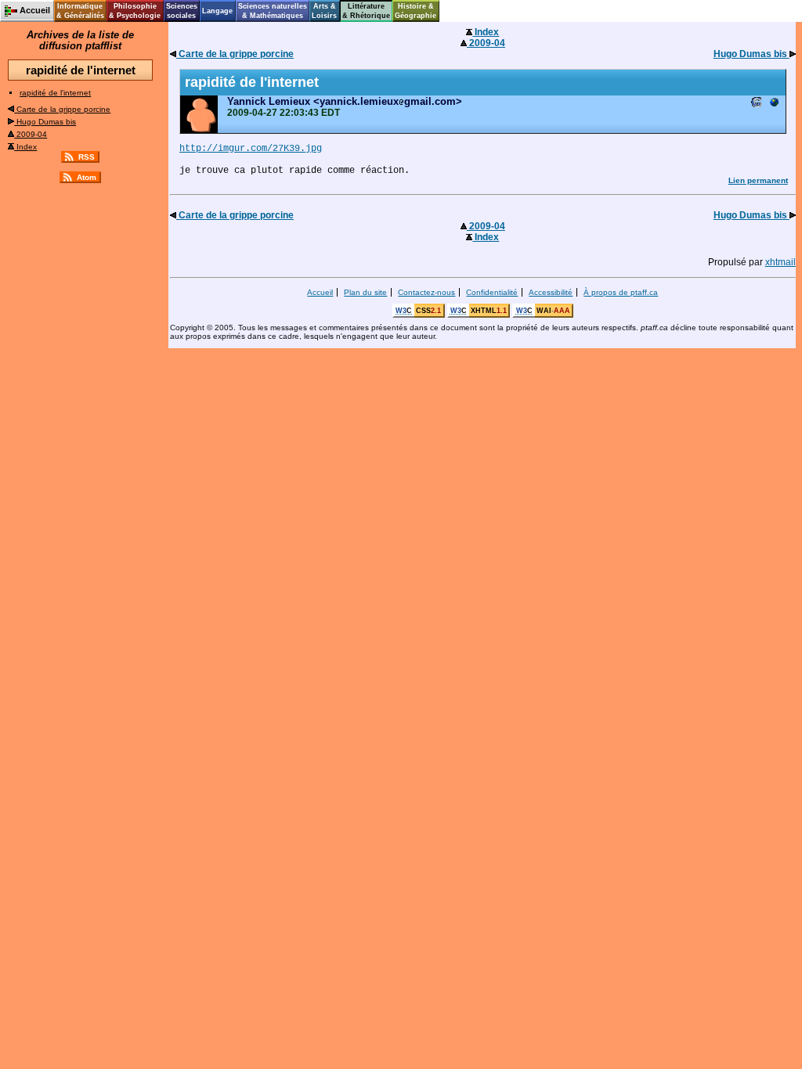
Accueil (320, 292)
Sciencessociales (181, 11)
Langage (217, 11)
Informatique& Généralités (80, 11)
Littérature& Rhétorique (366, 11)
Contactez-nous (426, 292)
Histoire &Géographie (415, 11)
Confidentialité (492, 292)
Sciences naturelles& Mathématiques (272, 11)
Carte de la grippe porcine (62, 109)
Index (25, 146)
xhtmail (780, 262)
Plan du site (365, 292)
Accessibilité (551, 292)
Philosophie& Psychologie (135, 11)
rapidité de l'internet (55, 92)
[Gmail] (756, 104)
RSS (86, 157)
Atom (86, 177)
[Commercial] (774, 104)
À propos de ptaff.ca (620, 292)
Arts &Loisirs (324, 11)
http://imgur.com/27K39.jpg (250, 148)
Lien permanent (758, 180)
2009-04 (30, 134)
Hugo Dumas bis (45, 121)
